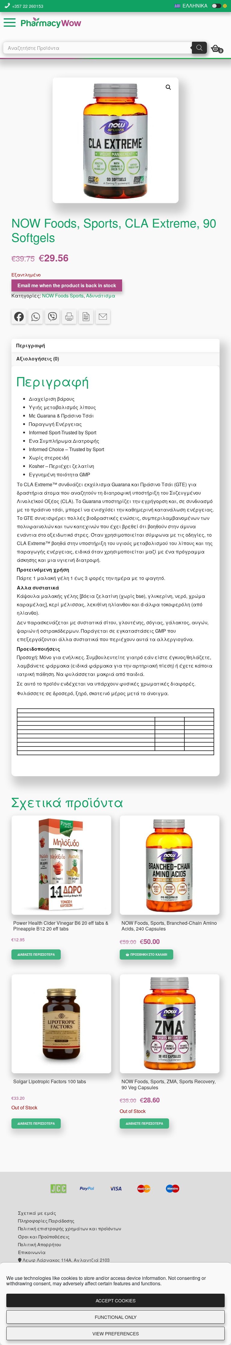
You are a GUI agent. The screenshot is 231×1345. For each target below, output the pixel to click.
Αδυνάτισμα (100, 295)
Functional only (116, 1317)
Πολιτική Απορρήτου (39, 1244)
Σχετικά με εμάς (37, 1213)
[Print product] (69, 316)
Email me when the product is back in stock (66, 285)
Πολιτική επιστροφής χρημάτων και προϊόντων (69, 1228)
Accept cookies (116, 1300)
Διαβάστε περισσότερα (36, 954)
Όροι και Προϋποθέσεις (43, 1236)
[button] (168, 87)
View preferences (115, 1333)
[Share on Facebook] (18, 316)
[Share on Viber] (52, 316)
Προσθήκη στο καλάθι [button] (149, 954)
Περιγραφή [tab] (30, 345)
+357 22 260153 (27, 6)
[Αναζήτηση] (199, 48)
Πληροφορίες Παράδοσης (46, 1220)
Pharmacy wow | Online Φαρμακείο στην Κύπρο (51, 22)
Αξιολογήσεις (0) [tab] (37, 358)
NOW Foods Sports (63, 295)
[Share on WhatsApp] (35, 316)
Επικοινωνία (32, 1252)
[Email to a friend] (103, 316)
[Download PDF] (86, 316)
